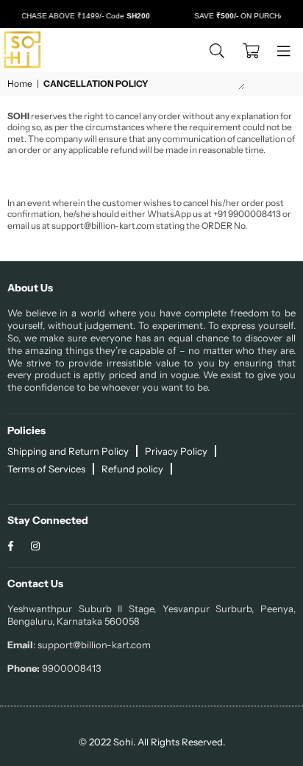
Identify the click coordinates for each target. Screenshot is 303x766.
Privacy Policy (176, 451)
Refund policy (132, 469)
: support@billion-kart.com (92, 644)
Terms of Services (46, 469)
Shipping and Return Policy (68, 451)
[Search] (217, 50)
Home (19, 83)
